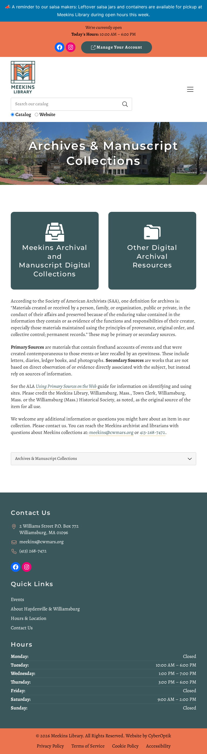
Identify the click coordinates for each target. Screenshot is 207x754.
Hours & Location (28, 618)
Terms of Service (88, 746)
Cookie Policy (125, 746)
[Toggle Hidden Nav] (190, 89)
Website (47, 114)
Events (17, 599)
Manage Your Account (118, 47)
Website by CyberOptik (148, 735)
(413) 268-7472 (33, 551)
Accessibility (158, 746)
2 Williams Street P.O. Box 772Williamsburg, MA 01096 (49, 529)
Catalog (23, 114)
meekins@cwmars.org (111, 432)
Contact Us (22, 627)
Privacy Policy (50, 746)
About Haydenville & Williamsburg (45, 609)
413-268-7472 (152, 432)
